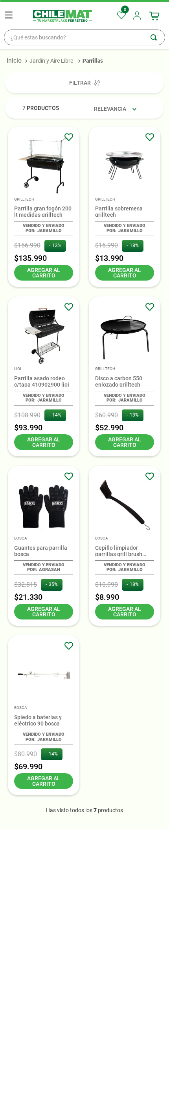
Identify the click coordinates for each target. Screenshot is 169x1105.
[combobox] (84, 37)
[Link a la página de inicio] (14, 60)
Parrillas (93, 61)
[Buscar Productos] (158, 37)
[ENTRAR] (138, 16)
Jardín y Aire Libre (51, 61)
